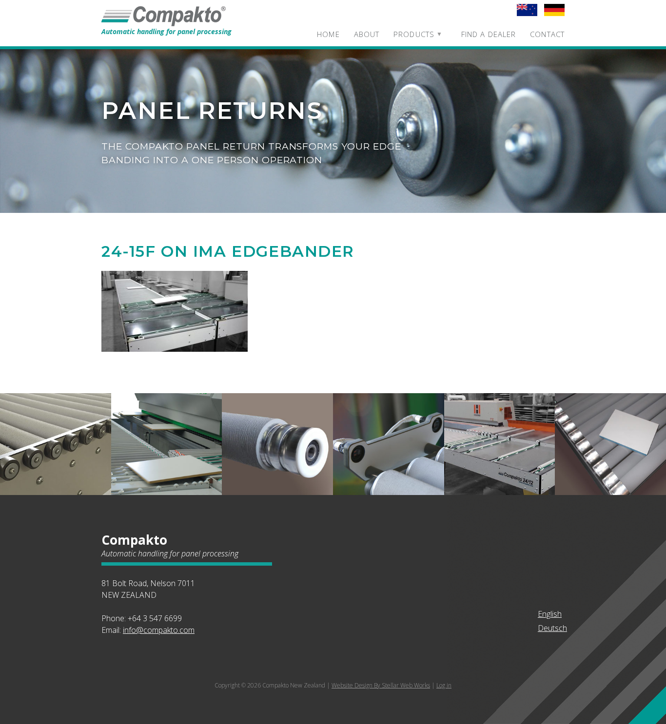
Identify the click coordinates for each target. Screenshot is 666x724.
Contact (547, 34)
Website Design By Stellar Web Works (381, 685)
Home (328, 34)
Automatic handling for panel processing (166, 31)
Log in (443, 685)
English (550, 614)
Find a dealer (488, 34)
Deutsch (552, 628)
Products (413, 34)
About (367, 34)
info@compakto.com (159, 630)
